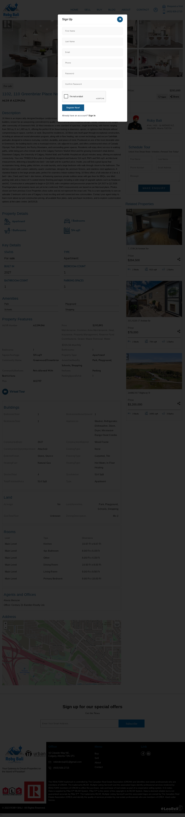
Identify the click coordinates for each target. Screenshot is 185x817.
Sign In (92, 115)
